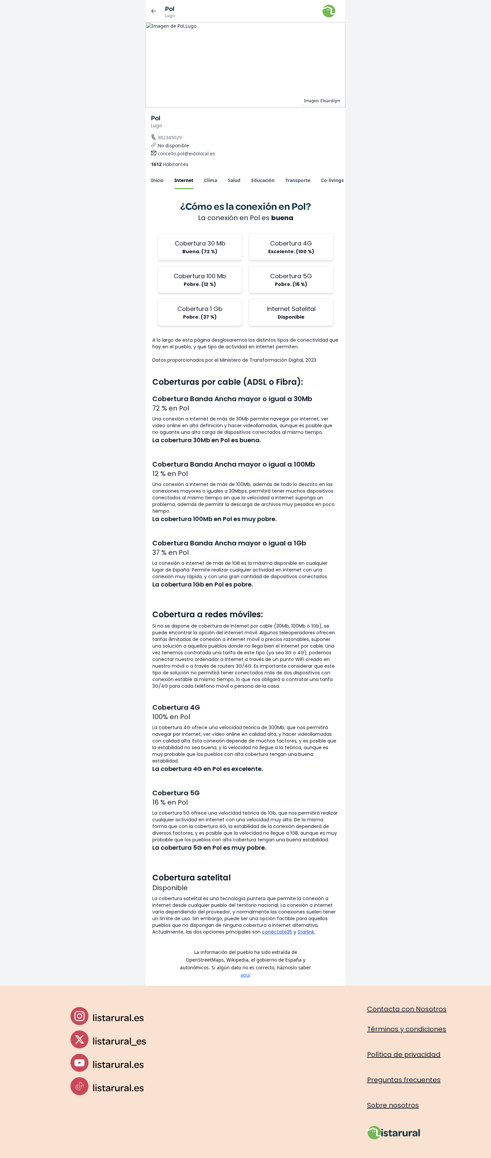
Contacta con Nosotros (407, 1009)
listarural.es (118, 1017)
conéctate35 (277, 932)
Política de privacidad (404, 1054)
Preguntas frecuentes (404, 1080)
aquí (245, 975)
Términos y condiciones (406, 1029)
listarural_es (119, 1040)
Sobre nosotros (393, 1105)
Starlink (306, 932)
